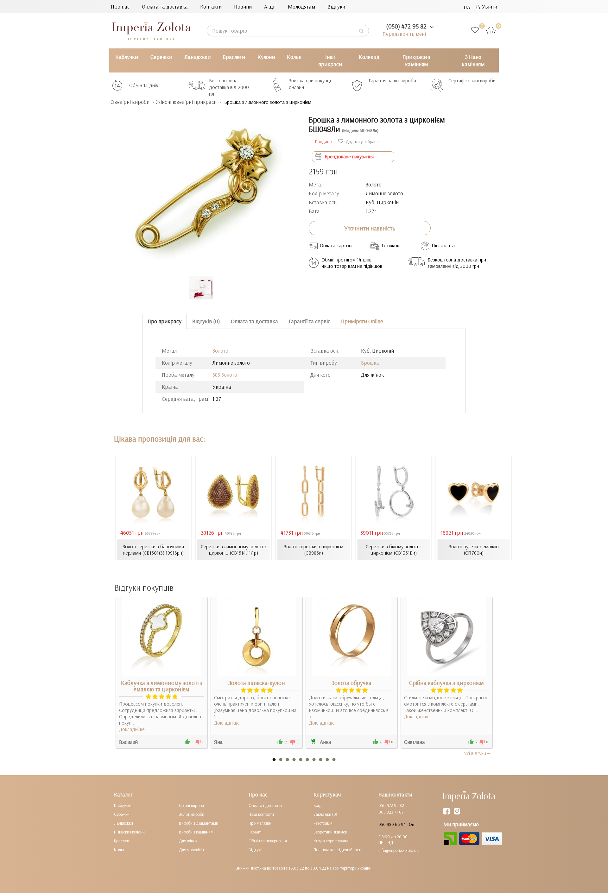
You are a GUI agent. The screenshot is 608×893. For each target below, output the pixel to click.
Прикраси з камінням (416, 60)
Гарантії (256, 832)
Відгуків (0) (206, 321)
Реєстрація (323, 823)
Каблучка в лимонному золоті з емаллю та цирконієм (161, 686)
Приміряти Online (362, 321)
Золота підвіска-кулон (256, 683)
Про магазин (260, 823)
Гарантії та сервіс (309, 321)
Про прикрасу (164, 321)
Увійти (488, 6)
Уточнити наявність (369, 228)
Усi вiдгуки (475, 753)
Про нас (120, 6)
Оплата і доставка (265, 805)
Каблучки (126, 56)
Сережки (161, 56)
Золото (220, 350)
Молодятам (301, 6)
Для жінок (188, 841)
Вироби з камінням (196, 832)
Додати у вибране (361, 141)
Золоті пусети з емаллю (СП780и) (474, 549)
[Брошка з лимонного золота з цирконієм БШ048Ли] (204, 187)
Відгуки (336, 6)
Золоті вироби (191, 814)
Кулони (266, 56)
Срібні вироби (191, 805)
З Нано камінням (473, 60)
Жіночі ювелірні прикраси (186, 101)
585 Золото (224, 374)
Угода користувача (331, 841)
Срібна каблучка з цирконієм (446, 683)
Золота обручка (351, 683)
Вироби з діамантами (198, 823)
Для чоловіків (191, 849)
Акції (270, 6)
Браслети (234, 56)
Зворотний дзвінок (330, 832)
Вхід (318, 805)
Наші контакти (261, 814)
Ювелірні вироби (129, 101)
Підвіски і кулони (129, 832)
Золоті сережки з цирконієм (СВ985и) (313, 549)
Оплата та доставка (165, 6)
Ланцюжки (197, 56)
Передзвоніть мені (404, 33)
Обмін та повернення (268, 841)
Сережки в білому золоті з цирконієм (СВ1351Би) (393, 549)
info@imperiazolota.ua (398, 850)
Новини (243, 6)
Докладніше (132, 729)
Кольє (294, 56)
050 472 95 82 (391, 805)
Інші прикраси (330, 60)
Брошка (370, 362)
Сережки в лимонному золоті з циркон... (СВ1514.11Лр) (233, 549)
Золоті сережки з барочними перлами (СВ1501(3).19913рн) (153, 549)
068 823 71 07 (390, 812)
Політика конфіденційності (337, 849)
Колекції (369, 56)
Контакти (211, 6)
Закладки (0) (325, 814)
